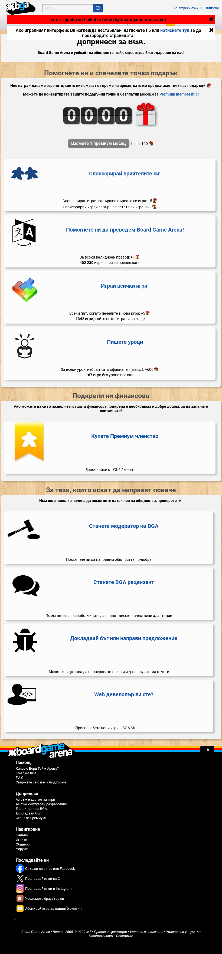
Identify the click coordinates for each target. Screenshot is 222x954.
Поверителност (101, 936)
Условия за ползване (146, 932)
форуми (22, 849)
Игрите (21, 840)
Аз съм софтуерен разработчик (41, 804)
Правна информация (110, 932)
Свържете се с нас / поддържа (41, 782)
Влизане (212, 8)
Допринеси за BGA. (32, 809)
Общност (23, 844)
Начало (22, 835)
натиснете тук (174, 30)
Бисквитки (124, 936)
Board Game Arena (35, 932)
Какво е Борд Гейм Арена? (37, 768)
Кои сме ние (26, 773)
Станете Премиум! (31, 818)
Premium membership (178, 94)
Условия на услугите (182, 932)
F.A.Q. (20, 778)
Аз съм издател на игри (35, 799)
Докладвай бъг (28, 813)
